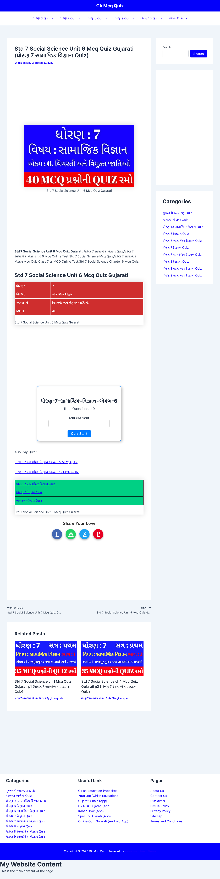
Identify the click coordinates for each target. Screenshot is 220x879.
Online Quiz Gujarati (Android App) (103, 821)
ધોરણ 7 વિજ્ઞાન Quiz (29, 492)
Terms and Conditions (166, 821)
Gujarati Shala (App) (92, 801)
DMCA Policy (159, 806)
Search (166, 47)
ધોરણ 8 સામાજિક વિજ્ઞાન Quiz (182, 268)
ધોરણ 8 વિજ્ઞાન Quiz (176, 261)
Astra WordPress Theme (140, 851)
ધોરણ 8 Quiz (95, 18)
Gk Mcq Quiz (110, 5)
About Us (157, 791)
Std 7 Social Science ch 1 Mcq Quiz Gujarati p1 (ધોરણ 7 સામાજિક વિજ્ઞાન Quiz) (43, 686)
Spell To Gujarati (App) (94, 816)
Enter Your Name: (79, 417)
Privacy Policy (160, 811)
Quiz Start (79, 434)
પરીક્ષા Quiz (176, 18)
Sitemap (156, 816)
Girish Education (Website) (97, 791)
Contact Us (158, 796)
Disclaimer (157, 801)
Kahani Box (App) (91, 811)
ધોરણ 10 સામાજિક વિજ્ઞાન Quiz (183, 227)
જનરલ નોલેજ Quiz (29, 500)
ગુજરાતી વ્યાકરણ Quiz (177, 213)
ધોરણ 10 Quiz (149, 18)
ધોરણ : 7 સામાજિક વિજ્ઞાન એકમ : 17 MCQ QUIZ (47, 472)
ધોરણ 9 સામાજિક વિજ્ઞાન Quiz (182, 275)
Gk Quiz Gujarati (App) (94, 806)
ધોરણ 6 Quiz (41, 18)
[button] (52, 18)
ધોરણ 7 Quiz (68, 18)
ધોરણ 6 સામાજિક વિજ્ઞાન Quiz (182, 241)
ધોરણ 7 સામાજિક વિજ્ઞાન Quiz (35, 484)
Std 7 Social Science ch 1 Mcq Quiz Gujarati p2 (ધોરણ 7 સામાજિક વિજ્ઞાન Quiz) (109, 686)
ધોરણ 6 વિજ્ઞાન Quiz (176, 233)
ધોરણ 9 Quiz (122, 18)
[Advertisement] (79, 95)
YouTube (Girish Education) (98, 796)
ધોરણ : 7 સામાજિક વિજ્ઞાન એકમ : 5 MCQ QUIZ (46, 462)
